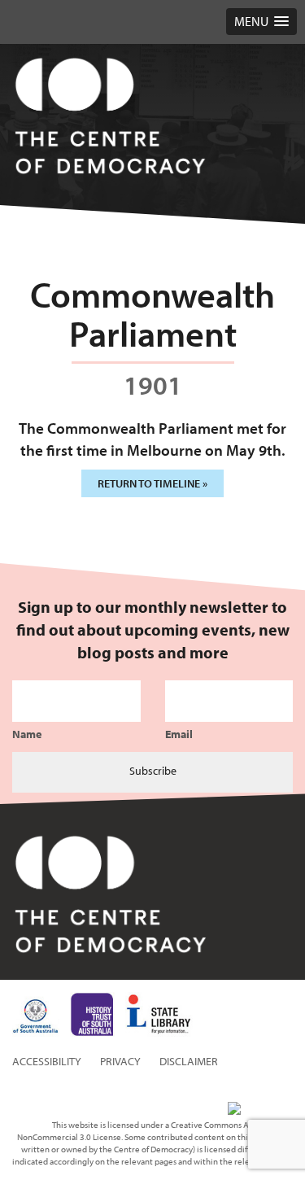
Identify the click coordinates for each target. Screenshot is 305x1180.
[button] (261, 21)
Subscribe (152, 770)
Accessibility (46, 1061)
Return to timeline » (152, 483)
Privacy (120, 1061)
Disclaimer (188, 1061)
